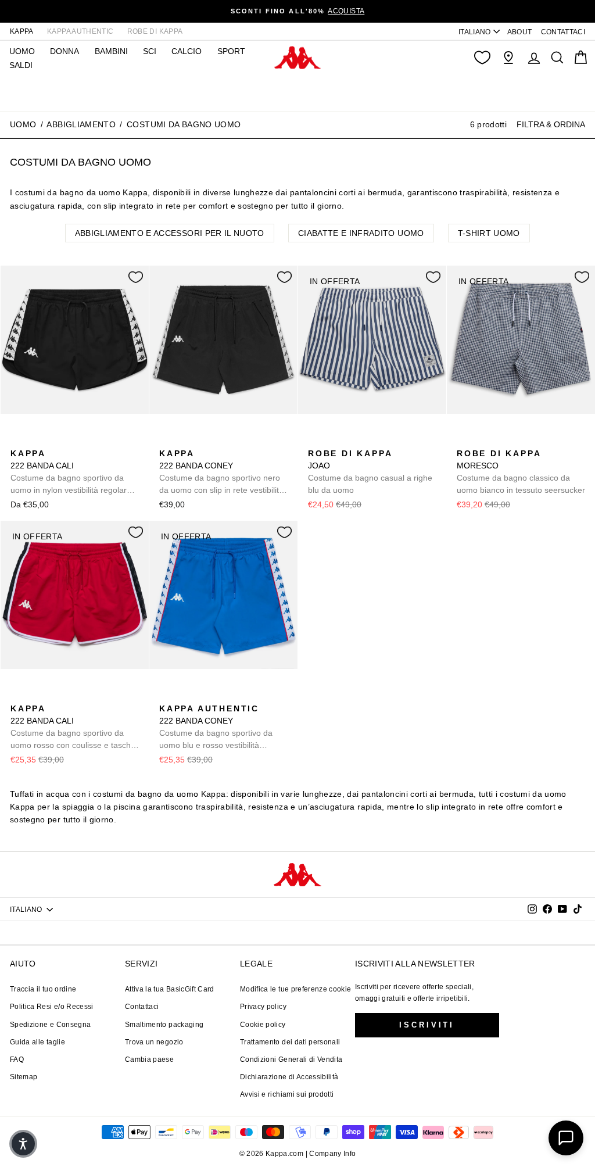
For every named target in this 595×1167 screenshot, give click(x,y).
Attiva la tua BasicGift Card (169, 989)
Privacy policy (263, 1007)
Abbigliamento (81, 124)
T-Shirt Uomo (489, 233)
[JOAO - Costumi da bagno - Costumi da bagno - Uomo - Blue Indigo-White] (315, 440)
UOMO (22, 51)
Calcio (186, 51)
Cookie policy (263, 1025)
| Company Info (331, 1154)
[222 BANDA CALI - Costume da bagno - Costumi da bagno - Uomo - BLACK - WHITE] (18, 440)
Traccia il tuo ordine (43, 989)
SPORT (231, 51)
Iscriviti (426, 1025)
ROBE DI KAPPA (155, 31)
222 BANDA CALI (70, 472)
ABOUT (519, 32)
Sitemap (23, 1077)
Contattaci (142, 1007)
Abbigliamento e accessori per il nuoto (169, 233)
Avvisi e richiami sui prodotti (287, 1094)
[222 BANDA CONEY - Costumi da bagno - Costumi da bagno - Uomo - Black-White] (166, 440)
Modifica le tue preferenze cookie (296, 989)
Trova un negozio (154, 1042)
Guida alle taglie (37, 1042)
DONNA (64, 51)
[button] (23, 1144)
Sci (149, 51)
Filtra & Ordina (551, 124)
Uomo (23, 124)
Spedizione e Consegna (50, 1025)
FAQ (17, 1059)
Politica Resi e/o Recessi (52, 1007)
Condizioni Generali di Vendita (291, 1059)
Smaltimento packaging (164, 1025)
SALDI (21, 65)
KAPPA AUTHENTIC (80, 31)
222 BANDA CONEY (221, 472)
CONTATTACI (563, 32)
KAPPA (22, 31)
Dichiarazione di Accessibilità (289, 1077)
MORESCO (521, 472)
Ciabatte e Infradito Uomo (361, 233)
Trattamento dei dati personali (290, 1042)
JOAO (370, 472)
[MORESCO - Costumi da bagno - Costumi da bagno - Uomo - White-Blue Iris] (464, 440)
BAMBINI (111, 51)
